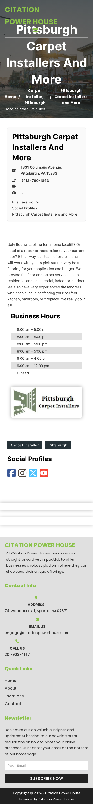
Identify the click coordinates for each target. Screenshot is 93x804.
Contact (13, 703)
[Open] (35, 31)
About (11, 688)
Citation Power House (31, 16)
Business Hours (25, 202)
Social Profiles (24, 208)
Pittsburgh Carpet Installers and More (44, 214)
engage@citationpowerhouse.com (37, 632)
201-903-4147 (17, 654)
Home (10, 96)
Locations (14, 696)
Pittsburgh (35, 102)
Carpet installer (25, 445)
